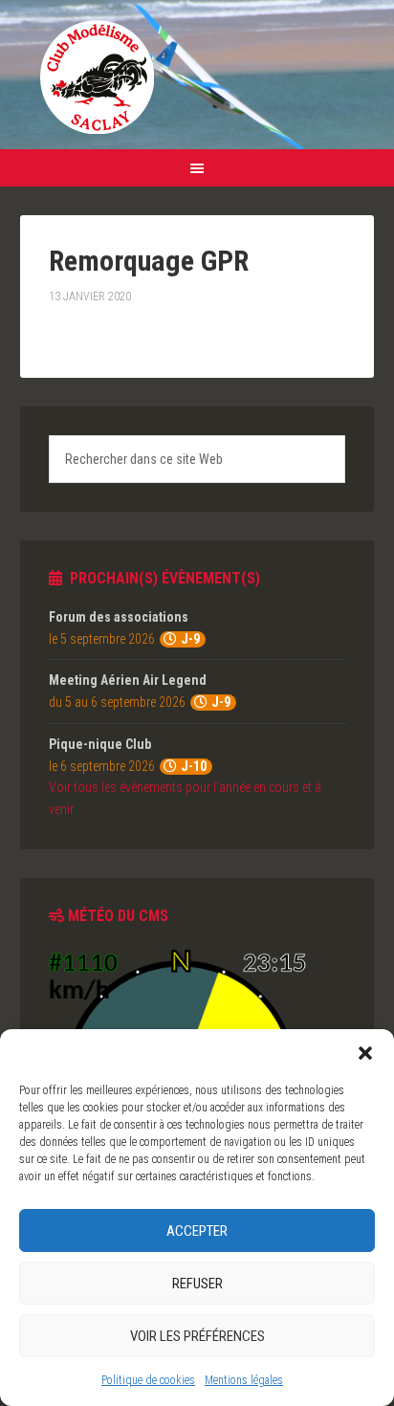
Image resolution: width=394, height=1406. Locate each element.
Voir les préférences (197, 1336)
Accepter (197, 1231)
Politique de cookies (148, 1380)
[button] (365, 1053)
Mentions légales (244, 1380)
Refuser (197, 1283)
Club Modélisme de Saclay (96, 76)
